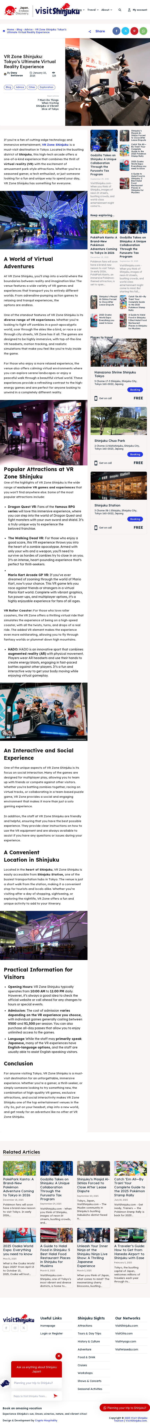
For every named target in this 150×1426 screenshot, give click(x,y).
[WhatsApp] (143, 31)
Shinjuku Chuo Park (110, 441)
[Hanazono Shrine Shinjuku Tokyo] (119, 353)
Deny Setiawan (17, 74)
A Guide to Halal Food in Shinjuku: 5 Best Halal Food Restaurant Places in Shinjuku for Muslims (138, 322)
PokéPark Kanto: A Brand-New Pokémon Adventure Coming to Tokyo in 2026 (103, 245)
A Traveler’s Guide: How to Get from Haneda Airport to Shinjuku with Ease (129, 1252)
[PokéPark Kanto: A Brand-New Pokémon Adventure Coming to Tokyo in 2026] (104, 227)
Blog (19, 29)
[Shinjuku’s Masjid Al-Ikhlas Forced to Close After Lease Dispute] (124, 135)
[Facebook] (116, 31)
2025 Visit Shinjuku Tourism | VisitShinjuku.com (130, 1419)
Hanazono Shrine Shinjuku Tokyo (115, 374)
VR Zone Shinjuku (56, 144)
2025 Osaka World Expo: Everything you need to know (138, 165)
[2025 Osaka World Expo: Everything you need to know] (124, 165)
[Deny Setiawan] (5, 74)
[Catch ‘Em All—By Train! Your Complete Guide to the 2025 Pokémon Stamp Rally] (124, 150)
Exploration (46, 87)
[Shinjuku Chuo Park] (119, 421)
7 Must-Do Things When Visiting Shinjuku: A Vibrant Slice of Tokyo (47, 104)
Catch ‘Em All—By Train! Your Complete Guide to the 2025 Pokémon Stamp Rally (138, 150)
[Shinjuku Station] (119, 486)
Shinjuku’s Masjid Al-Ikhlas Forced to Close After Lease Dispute (138, 135)
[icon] (4, 31)
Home (10, 29)
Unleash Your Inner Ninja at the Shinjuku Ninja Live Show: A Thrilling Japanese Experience (92, 1256)
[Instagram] (15, 1328)
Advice (28, 29)
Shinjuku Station (107, 505)
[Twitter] (125, 31)
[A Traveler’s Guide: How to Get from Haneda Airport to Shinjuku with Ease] (130, 1235)
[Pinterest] (134, 31)
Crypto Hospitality (46, 1420)
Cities (32, 87)
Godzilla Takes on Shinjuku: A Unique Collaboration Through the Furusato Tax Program (103, 165)
